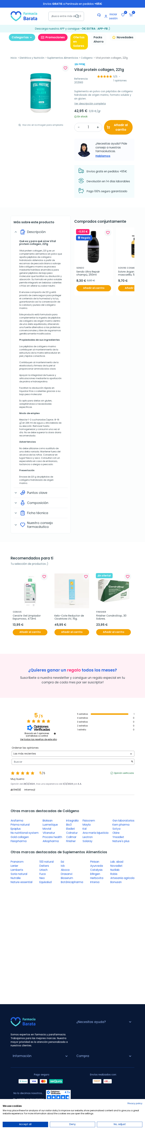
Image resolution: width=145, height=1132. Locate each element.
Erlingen (95, 874)
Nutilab (115, 870)
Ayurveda (96, 866)
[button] (130, 14)
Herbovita (96, 878)
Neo (42, 878)
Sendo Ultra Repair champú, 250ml (88, 273)
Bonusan (116, 882)
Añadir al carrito (121, 127)
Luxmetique (50, 824)
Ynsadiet (118, 837)
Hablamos (102, 156)
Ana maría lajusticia (95, 833)
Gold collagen (20, 837)
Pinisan (94, 862)
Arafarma (17, 820)
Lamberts (17, 870)
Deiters (44, 866)
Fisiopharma (19, 841)
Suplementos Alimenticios (62, 58)
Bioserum (67, 878)
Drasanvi (66, 874)
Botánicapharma (72, 882)
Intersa (94, 882)
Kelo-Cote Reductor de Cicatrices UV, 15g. (69, 617)
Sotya (116, 829)
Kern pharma (120, 824)
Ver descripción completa (90, 103)
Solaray (87, 841)
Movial (47, 829)
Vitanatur (49, 833)
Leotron (88, 837)
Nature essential (21, 882)
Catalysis (96, 870)
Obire (116, 833)
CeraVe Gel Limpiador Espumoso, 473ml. (27, 617)
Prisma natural (20, 824)
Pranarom (17, 862)
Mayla (87, 824)
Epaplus (16, 829)
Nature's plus (120, 841)
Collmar (71, 837)
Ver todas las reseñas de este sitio (38, 739)
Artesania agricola (122, 878)
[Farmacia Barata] (24, 16)
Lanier (14, 866)
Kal (84, 829)
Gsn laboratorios (123, 820)
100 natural (46, 862)
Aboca (65, 870)
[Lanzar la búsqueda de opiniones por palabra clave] (132, 762)
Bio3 (69, 824)
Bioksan (48, 820)
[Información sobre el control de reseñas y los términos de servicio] (54, 733)
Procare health (52, 837)
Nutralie (16, 878)
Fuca (42, 874)
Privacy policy (134, 1103)
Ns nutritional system (25, 833)
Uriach (43, 870)
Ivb (63, 866)
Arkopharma (51, 841)
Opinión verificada (124, 773)
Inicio (14, 58)
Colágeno (87, 58)
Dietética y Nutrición (32, 58)
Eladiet (70, 829)
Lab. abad (116, 862)
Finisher (71, 841)
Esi (62, 862)
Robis (113, 874)
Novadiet (116, 866)
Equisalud (45, 882)
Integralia (72, 820)
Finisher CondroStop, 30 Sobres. (111, 617)
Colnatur (72, 833)
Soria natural (19, 874)
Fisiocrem (89, 820)
